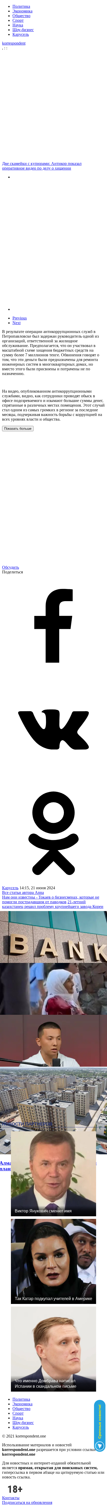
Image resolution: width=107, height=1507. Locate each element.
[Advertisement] (53, 105)
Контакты (10, 1498)
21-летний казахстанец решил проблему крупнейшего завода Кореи (52, 904)
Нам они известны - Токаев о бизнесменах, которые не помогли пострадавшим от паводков (50, 899)
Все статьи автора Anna (23, 892)
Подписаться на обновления (27, 1502)
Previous (19, 318)
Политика (21, 6)
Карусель (20, 34)
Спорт (18, 20)
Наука (17, 25)
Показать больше (17, 428)
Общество (21, 15)
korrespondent (13, 43)
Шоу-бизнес (23, 29)
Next (16, 323)
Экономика (22, 11)
